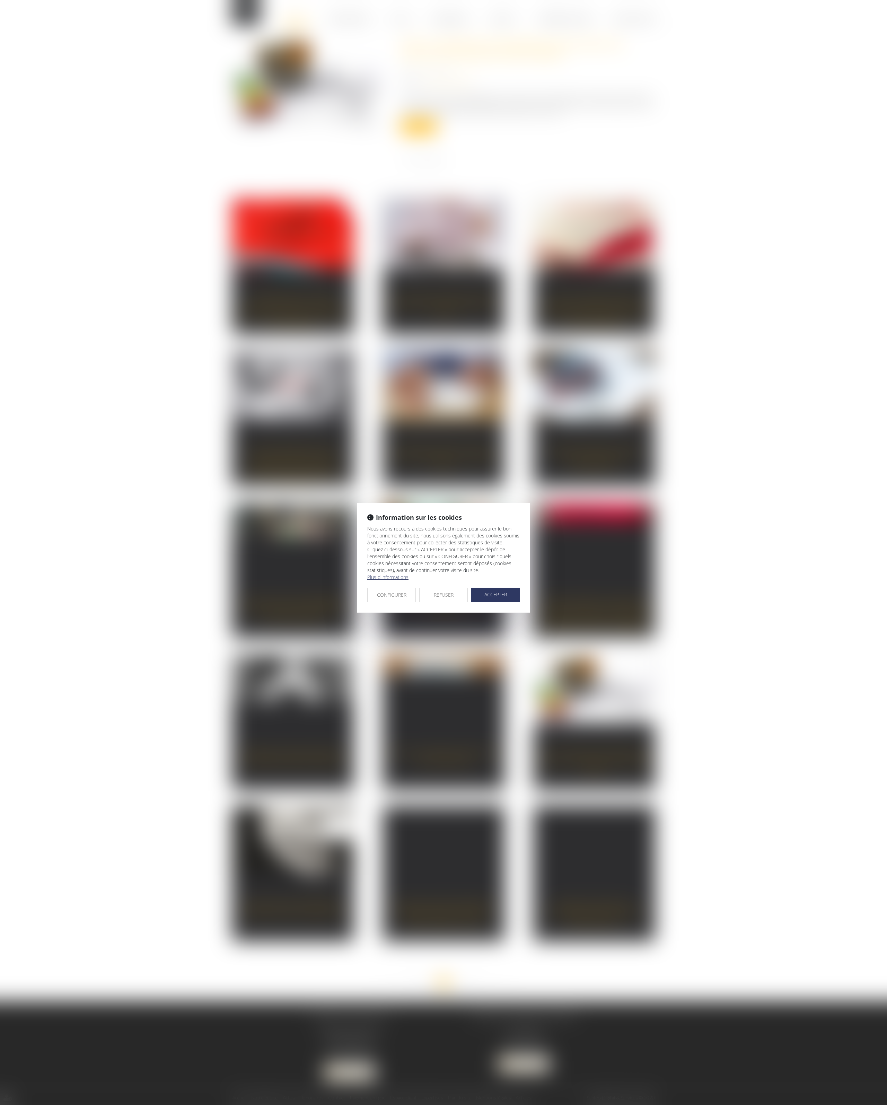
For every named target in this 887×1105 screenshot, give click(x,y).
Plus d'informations (388, 577)
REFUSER (444, 594)
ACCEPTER (495, 594)
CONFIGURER (391, 594)
